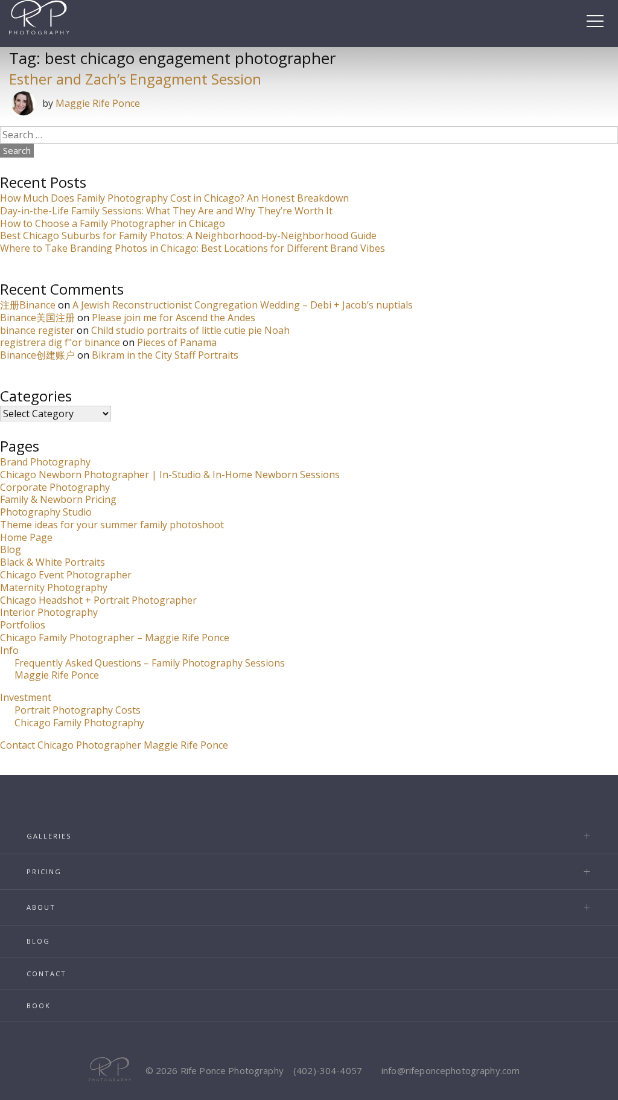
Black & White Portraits (52, 562)
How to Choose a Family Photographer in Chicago (112, 223)
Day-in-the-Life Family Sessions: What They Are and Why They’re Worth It (166, 210)
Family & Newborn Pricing (58, 499)
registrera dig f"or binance (60, 342)
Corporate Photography (55, 487)
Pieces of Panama (177, 342)
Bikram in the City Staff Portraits (165, 355)
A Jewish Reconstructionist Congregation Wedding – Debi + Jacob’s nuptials (242, 305)
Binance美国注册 (37, 317)
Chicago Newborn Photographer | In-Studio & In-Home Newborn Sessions (170, 474)
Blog (10, 549)
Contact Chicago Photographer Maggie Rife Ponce (114, 745)
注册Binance (28, 305)
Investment (25, 697)
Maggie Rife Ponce (98, 103)
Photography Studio (46, 512)
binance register (37, 330)
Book (39, 1005)
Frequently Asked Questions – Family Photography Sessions (149, 663)
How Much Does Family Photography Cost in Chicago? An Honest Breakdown (174, 198)
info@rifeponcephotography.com (450, 1070)
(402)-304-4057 (327, 1070)
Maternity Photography (53, 587)
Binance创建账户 (37, 355)
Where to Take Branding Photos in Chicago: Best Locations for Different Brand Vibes (192, 248)
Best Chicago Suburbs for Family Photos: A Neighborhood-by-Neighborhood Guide (188, 235)
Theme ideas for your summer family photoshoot (112, 524)
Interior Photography (49, 612)
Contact (46, 973)
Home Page (26, 537)
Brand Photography (45, 461)
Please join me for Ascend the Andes (173, 317)
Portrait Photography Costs (77, 710)
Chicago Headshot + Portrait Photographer (98, 600)
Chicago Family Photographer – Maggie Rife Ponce (114, 637)
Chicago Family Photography (79, 722)
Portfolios (22, 625)
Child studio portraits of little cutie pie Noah (190, 330)
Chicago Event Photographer (66, 574)
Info (9, 650)
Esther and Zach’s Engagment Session (135, 79)
